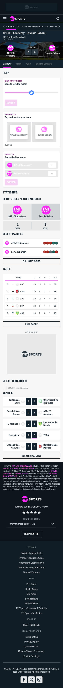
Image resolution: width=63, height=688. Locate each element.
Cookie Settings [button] (31, 656)
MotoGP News (31, 603)
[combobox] (31, 524)
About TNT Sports (31, 625)
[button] (4, 18)
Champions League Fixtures (31, 567)
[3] (31, 512)
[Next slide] (59, 26)
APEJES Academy (10, 468)
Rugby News (32, 589)
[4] (35, 512)
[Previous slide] (4, 26)
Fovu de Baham (28, 468)
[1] (24, 512)
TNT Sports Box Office (31, 613)
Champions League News (31, 562)
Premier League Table (31, 553)
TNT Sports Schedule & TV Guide (31, 608)
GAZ (22, 284)
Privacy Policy (31, 641)
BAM (22, 291)
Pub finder (31, 584)
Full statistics (32, 261)
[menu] (58, 19)
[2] (28, 512)
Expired (11, 182)
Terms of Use (31, 636)
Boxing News (31, 598)
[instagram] (39, 679)
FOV (22, 306)
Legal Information (31, 646)
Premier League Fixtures (32, 558)
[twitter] (31, 679)
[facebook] (24, 679)
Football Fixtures (31, 572)
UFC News (31, 593)
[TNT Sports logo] (17, 18)
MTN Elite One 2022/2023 (23, 466)
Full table (31, 324)
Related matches (32, 455)
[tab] (7, 64)
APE (22, 299)
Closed (11, 102)
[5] (39, 512)
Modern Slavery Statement (31, 651)
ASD (22, 313)
